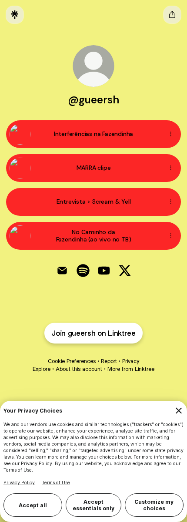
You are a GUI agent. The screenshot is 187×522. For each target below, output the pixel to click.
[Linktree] (14, 14)
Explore (41, 369)
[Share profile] (172, 14)
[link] (62, 270)
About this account (79, 369)
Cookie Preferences (72, 361)
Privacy (130, 361)
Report (109, 361)
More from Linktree (130, 369)
